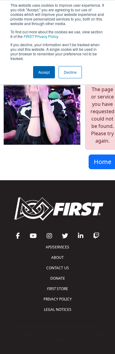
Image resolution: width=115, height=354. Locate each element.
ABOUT (57, 257)
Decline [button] (70, 72)
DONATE (57, 278)
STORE (57, 288)
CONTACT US (57, 267)
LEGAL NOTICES (57, 309)
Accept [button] (44, 72)
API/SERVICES (57, 247)
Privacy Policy (41, 36)
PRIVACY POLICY (58, 299)
